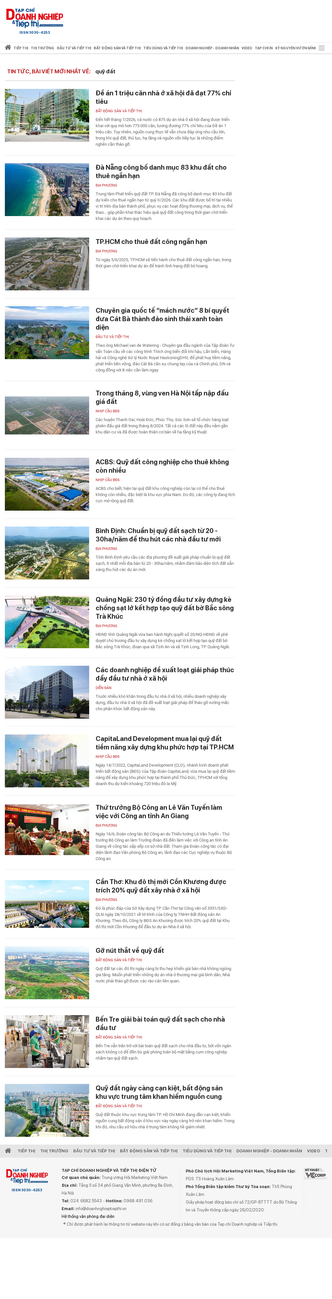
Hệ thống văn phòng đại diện (88, 1216)
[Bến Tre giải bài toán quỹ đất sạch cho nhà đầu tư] (47, 1041)
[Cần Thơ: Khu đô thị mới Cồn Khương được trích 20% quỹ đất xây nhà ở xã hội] (47, 904)
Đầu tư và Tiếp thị (112, 337)
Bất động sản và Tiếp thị (119, 111)
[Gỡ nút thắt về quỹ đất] (47, 972)
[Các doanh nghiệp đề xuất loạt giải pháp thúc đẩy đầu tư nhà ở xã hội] (47, 692)
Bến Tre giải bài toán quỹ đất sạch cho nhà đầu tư (160, 1023)
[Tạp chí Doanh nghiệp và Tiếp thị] (35, 17)
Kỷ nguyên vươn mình (296, 48)
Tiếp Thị (26, 1150)
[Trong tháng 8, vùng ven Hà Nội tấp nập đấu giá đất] (47, 415)
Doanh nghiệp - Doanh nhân (269, 1150)
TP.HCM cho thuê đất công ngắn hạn (151, 242)
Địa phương (106, 185)
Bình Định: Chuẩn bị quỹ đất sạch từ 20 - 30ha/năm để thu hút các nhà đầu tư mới (158, 535)
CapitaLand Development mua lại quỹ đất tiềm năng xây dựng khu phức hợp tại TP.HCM (165, 743)
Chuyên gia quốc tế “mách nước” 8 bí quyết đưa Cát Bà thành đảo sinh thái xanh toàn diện (162, 319)
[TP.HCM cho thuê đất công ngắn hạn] (47, 263)
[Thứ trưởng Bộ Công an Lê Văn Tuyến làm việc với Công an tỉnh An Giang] (47, 829)
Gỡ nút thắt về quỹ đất (130, 950)
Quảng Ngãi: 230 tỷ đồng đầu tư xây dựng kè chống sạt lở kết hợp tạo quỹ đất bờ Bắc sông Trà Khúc (165, 608)
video (247, 48)
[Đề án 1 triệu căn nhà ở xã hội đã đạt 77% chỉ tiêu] (47, 115)
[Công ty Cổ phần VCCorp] (315, 1173)
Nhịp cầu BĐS (108, 411)
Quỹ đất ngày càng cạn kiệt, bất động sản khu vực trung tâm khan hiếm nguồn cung (159, 1092)
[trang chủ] (8, 48)
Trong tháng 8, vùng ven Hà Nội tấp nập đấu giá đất (162, 397)
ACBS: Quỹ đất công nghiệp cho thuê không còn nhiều (162, 466)
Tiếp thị (21, 48)
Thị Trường (54, 1150)
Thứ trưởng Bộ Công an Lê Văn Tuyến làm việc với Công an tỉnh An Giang (159, 812)
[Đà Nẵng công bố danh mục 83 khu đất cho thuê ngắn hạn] (47, 189)
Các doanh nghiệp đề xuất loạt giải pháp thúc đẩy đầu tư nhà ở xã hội (165, 674)
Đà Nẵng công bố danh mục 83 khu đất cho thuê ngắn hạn (161, 172)
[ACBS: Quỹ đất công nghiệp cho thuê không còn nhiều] (47, 484)
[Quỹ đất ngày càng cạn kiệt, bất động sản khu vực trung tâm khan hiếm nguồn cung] (47, 1110)
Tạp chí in (264, 48)
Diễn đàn (104, 688)
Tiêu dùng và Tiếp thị (207, 1150)
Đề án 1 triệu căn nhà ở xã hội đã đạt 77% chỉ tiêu (163, 97)
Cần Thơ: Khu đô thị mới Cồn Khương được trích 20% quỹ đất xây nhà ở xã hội (161, 886)
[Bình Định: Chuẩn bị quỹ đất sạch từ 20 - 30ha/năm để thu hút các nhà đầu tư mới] (47, 553)
